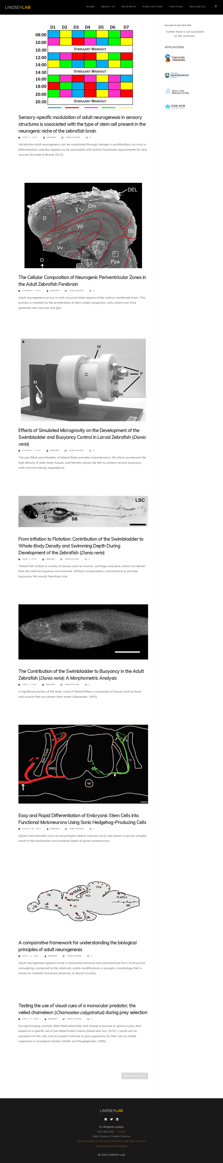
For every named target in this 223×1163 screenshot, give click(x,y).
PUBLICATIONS (153, 7)
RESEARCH (129, 7)
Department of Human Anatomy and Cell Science (111, 1141)
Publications (73, 137)
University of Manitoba (111, 1146)
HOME (91, 7)
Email (122, 1131)
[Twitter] (111, 1119)
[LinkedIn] (117, 1119)
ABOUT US (108, 7)
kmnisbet (51, 137)
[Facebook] (106, 1119)
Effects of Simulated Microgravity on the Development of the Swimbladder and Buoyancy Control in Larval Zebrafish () (81, 437)
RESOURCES (198, 7)
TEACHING (176, 7)
